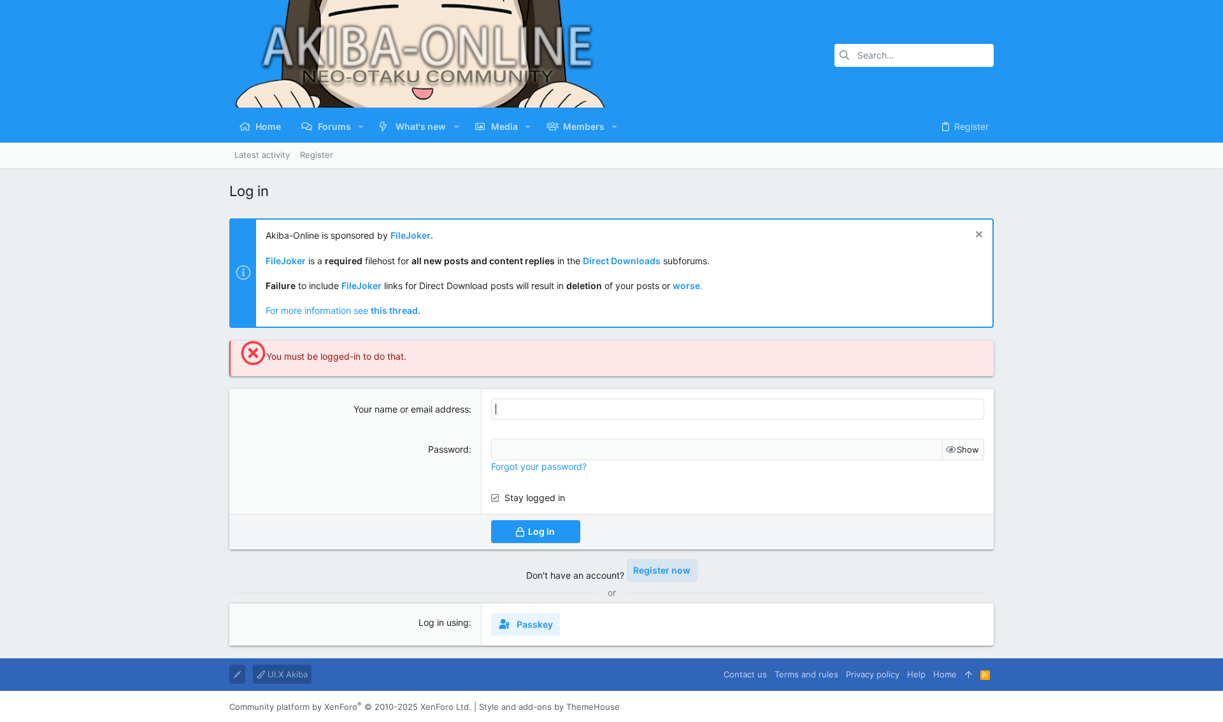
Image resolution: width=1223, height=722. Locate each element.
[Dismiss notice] (977, 236)
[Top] (968, 674)
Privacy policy (872, 674)
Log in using (443, 622)
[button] (360, 126)
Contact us (745, 674)
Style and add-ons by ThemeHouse (549, 707)
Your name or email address (411, 409)
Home (945, 674)
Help (916, 674)
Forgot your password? (539, 466)
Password (448, 449)
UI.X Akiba (286, 674)
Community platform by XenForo (350, 707)
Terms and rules (806, 674)
